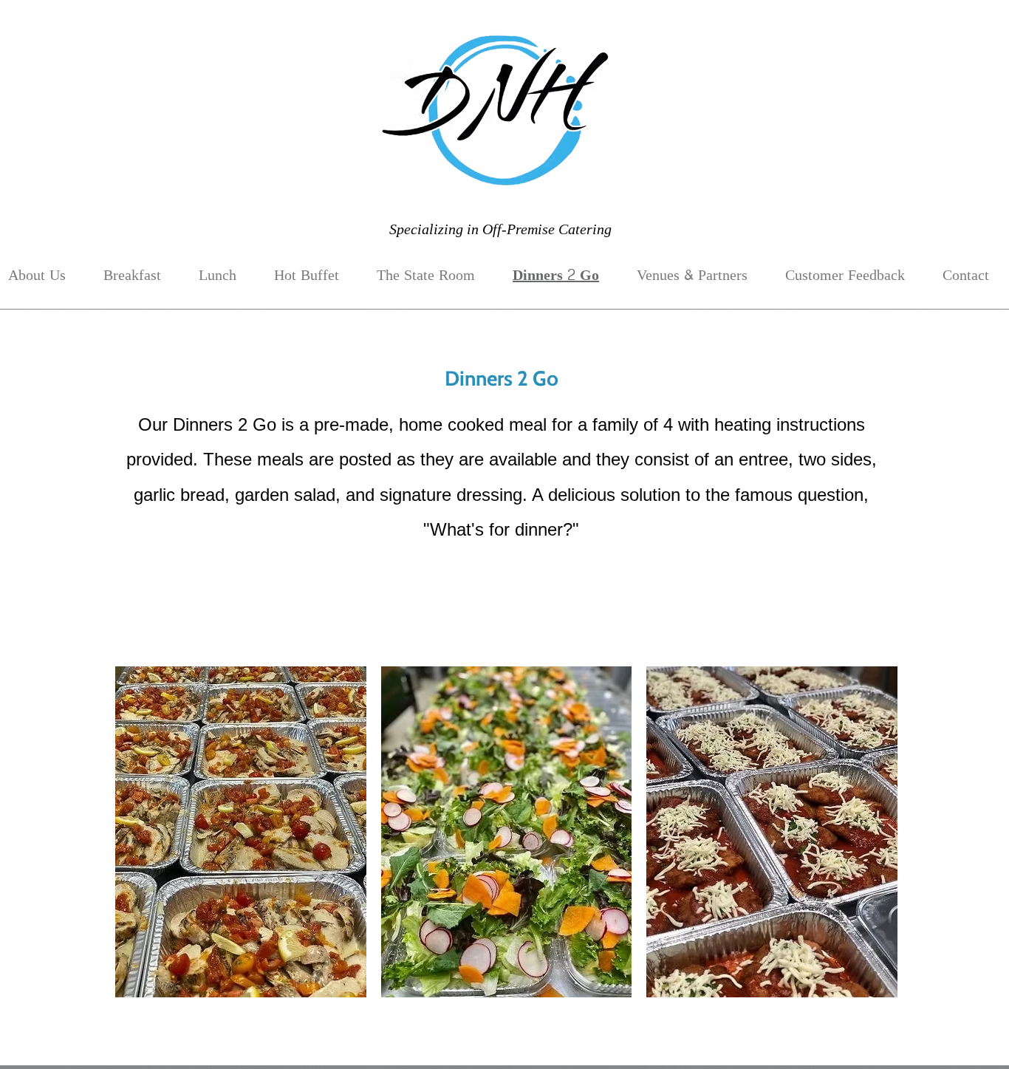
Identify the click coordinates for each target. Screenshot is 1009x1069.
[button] (240, 831)
